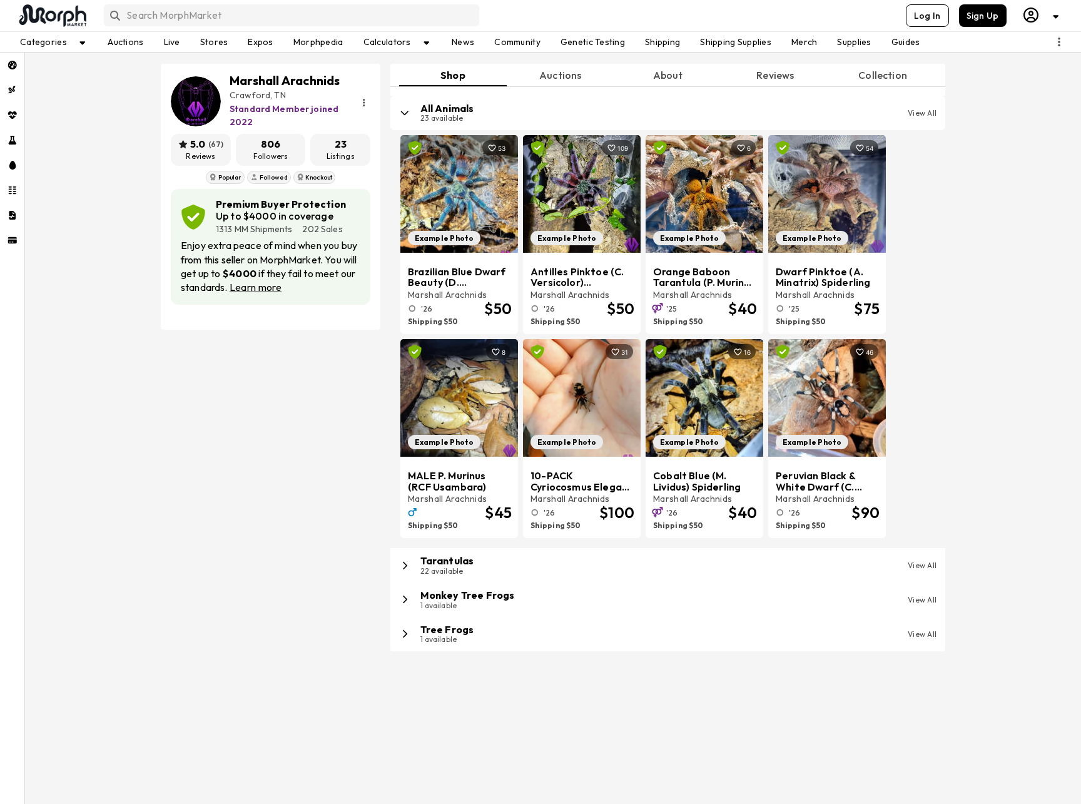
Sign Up (983, 15)
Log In (927, 15)
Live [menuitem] (172, 42)
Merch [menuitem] (804, 42)
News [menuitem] (463, 42)
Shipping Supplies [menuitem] (735, 42)
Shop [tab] (452, 75)
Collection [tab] (882, 75)
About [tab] (668, 75)
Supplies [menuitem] (854, 42)
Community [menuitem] (517, 42)
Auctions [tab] (560, 75)
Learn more (256, 287)
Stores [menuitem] (214, 42)
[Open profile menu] (1042, 15)
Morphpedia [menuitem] (318, 42)
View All (922, 113)
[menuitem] (12, 65)
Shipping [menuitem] (662, 42)
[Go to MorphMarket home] (52, 15)
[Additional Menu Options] (1059, 42)
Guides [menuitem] (905, 42)
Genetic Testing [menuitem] (593, 42)
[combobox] (290, 15)
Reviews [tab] (775, 75)
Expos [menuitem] (260, 42)
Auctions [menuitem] (125, 42)
